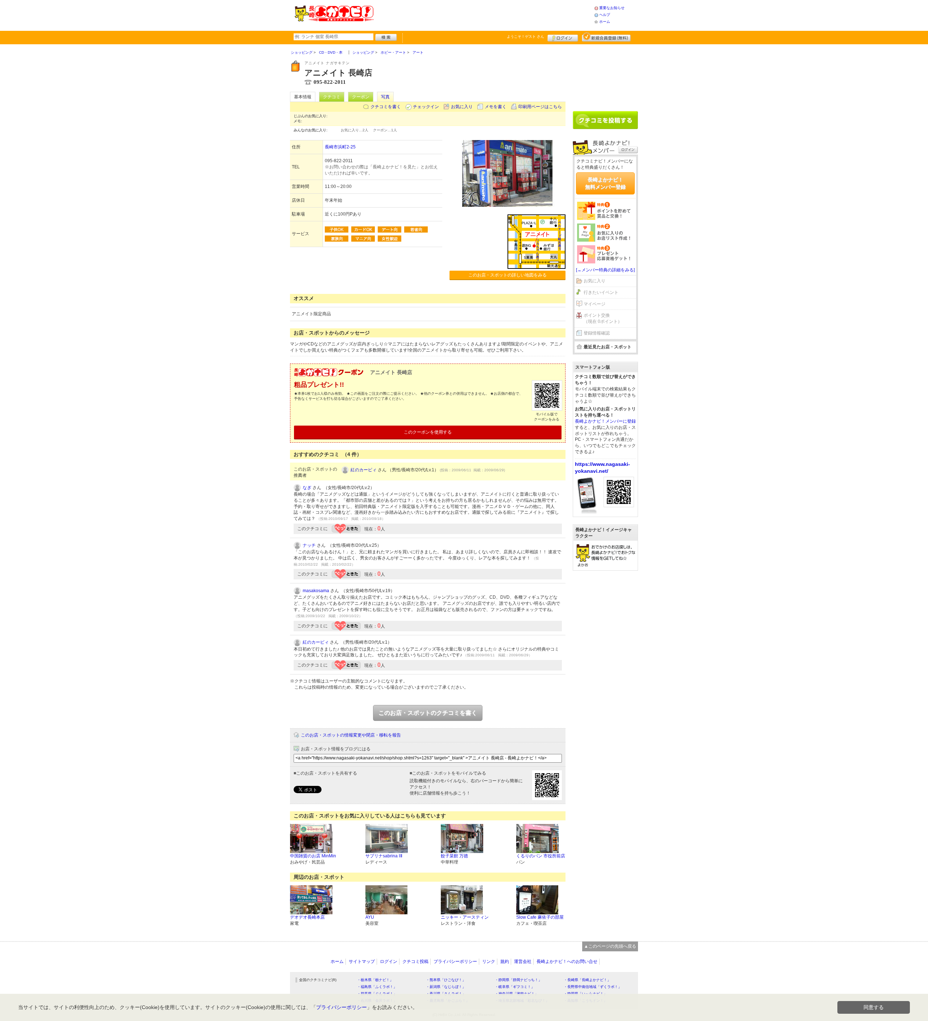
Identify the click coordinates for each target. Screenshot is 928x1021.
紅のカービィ (364, 469)
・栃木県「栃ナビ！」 (375, 980)
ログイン (562, 37)
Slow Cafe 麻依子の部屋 (540, 917)
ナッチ (309, 545)
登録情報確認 (597, 333)
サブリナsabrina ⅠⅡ (383, 855)
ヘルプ (604, 15)
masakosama (316, 590)
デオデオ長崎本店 (307, 917)
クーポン (360, 96)
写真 (385, 96)
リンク (488, 961)
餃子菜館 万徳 (454, 855)
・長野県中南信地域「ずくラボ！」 (593, 987)
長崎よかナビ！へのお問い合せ (566, 961)
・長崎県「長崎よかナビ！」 (587, 980)
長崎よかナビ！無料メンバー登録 (605, 183)
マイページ (594, 304)
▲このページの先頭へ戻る (610, 946)
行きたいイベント (601, 292)
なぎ (307, 487)
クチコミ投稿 (415, 961)
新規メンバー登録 (606, 37)
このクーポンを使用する (428, 432)
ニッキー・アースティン (465, 917)
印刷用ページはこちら (540, 106)
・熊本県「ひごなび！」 (446, 980)
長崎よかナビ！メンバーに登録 (605, 421)
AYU (369, 917)
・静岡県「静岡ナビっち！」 (518, 980)
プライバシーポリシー (455, 961)
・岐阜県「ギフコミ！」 (515, 987)
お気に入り (462, 106)
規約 (504, 961)
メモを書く (495, 106)
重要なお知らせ (612, 8)
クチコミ (331, 96)
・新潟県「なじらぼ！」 (446, 987)
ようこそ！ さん (525, 36)
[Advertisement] (483, 14)
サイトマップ (362, 961)
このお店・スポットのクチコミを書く (427, 713)
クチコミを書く (385, 106)
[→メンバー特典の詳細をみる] (605, 269)
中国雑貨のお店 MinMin (313, 855)
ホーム (604, 22)
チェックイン (426, 106)
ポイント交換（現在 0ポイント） (603, 318)
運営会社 (522, 961)
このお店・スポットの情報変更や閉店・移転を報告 (351, 735)
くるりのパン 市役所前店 (540, 855)
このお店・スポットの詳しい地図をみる (507, 275)
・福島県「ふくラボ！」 (377, 987)
